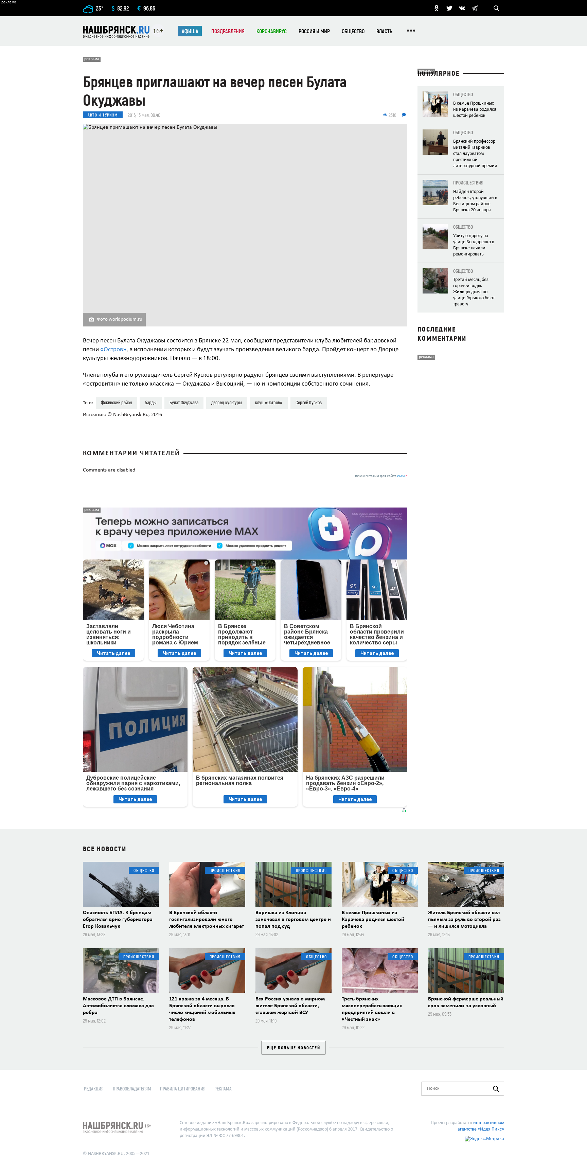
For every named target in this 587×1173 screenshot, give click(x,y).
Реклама (223, 1088)
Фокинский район (116, 402)
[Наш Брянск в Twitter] (449, 8)
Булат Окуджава (184, 402)
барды (151, 402)
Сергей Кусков (309, 402)
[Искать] (496, 1089)
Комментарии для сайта (381, 476)
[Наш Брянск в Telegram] (475, 8)
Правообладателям (132, 1088)
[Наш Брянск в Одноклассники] (436, 8)
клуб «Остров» (269, 402)
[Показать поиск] (496, 8)
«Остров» (113, 349)
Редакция (94, 1088)
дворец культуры (226, 402)
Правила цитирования (183, 1088)
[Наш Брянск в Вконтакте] (462, 8)
